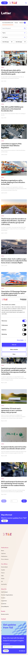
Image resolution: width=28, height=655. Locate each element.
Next (24, 501)
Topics (4, 32)
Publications (4, 556)
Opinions (3, 553)
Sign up (4, 520)
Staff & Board (4, 592)
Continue (6, 650)
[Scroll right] (25, 23)
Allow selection (14, 349)
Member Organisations (7, 595)
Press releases (5, 559)
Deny (14, 354)
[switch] (24, 325)
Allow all (14, 344)
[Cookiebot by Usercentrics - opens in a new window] (20, 300)
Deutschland (4, 567)
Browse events (5, 614)
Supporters (4, 600)
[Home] (13, 3)
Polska (2, 578)
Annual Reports (5, 606)
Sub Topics (5, 37)
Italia (2, 575)
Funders (3, 598)
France (16, 22)
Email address (6, 644)
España (3, 570)
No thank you (22, 650)
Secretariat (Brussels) (7, 22)
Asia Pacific (4, 584)
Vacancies (3, 603)
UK (2, 581)
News (2, 550)
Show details (20, 340)
